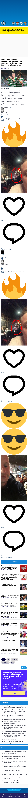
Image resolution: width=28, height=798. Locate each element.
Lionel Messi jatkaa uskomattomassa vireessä (8, 584)
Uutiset (12, 662)
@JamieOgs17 (4, 115)
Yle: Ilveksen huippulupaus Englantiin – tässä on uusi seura (15, 761)
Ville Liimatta (4, 68)
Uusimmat (5, 702)
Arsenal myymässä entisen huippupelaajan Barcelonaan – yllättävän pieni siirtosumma (9, 567)
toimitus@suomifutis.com (14, 789)
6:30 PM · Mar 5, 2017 (6, 249)
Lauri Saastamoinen (5, 653)
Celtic (8, 659)
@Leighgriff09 (4, 119)
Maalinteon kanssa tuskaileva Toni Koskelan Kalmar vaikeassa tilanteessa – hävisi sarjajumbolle (10, 614)
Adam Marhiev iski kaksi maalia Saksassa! (10, 595)
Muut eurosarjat (5, 662)
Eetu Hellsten (4, 569)
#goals (2, 120)
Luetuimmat (6, 748)
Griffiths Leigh (14, 659)
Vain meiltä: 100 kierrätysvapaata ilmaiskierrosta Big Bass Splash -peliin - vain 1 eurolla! (13, 30)
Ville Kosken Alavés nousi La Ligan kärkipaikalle (12, 777)
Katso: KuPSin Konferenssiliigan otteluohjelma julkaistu (10, 604)
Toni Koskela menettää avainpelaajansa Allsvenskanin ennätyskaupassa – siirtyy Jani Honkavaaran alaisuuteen (10, 634)
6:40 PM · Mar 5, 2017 (6, 557)
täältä (9, 107)
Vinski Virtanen (4, 581)
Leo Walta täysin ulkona (8, 640)
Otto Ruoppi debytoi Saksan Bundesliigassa (9, 623)
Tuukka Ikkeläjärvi (5, 597)
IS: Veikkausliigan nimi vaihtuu (11, 758)
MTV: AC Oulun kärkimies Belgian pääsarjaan (15, 774)
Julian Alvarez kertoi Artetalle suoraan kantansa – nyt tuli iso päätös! (9, 650)
